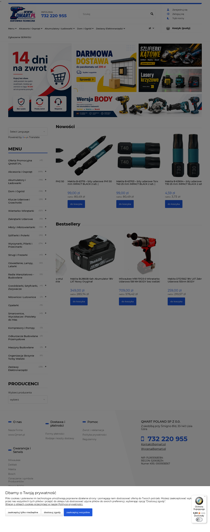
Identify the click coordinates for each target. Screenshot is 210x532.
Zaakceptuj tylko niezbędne (23, 512)
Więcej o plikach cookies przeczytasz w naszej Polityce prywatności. (44, 504)
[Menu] (205, 497)
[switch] (199, 520)
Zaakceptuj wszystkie (78, 512)
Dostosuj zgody (52, 512)
